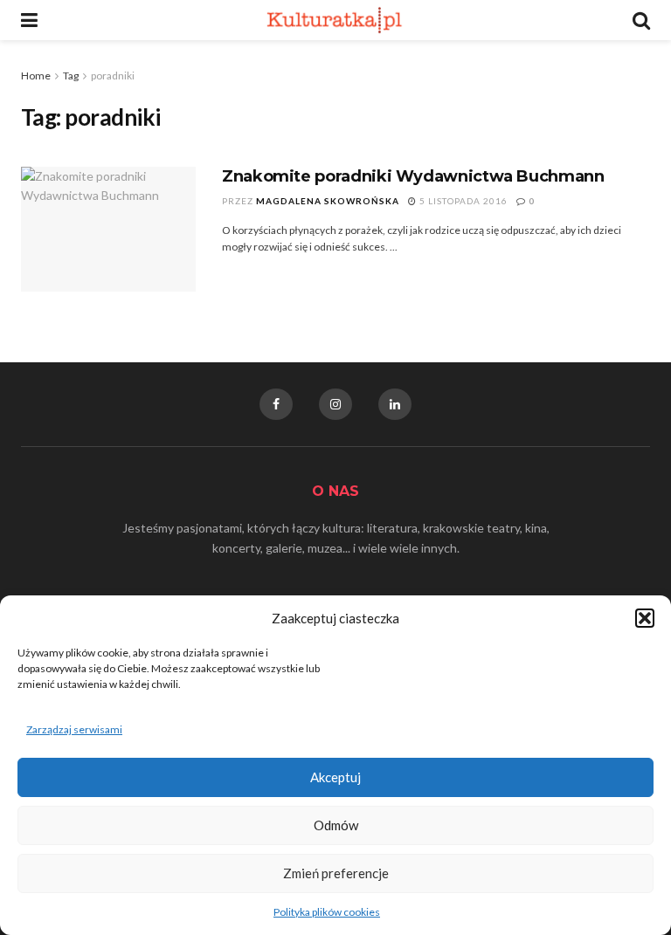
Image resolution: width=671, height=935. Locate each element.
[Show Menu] (29, 20)
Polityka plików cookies (326, 911)
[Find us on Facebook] (276, 404)
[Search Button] (641, 20)
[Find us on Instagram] (335, 404)
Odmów (336, 825)
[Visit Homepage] (335, 20)
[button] (645, 618)
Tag (71, 75)
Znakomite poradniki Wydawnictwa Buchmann (413, 176)
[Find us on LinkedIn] (395, 404)
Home (36, 75)
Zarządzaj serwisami (74, 729)
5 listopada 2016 (462, 201)
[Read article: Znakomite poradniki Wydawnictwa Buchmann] (108, 229)
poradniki (113, 75)
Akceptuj (335, 777)
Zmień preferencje (336, 873)
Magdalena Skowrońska (327, 201)
